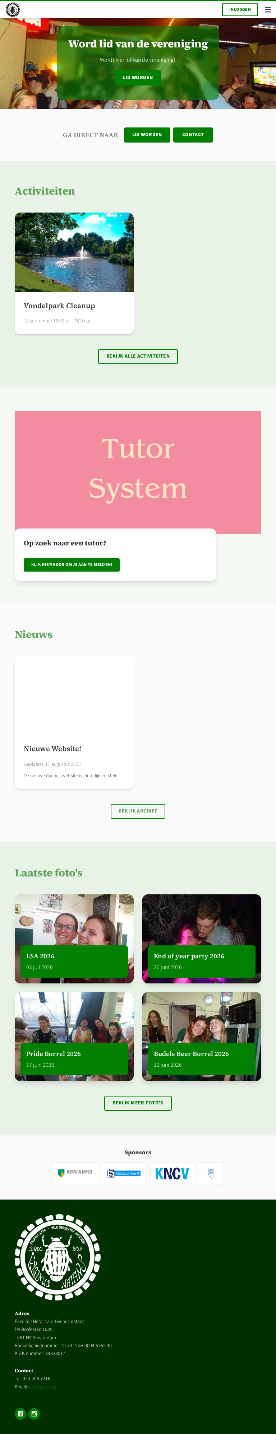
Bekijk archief (138, 811)
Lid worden (138, 77)
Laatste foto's (49, 872)
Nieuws (34, 634)
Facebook (20, 1414)
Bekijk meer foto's (138, 1103)
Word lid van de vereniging (138, 43)
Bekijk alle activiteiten (138, 356)
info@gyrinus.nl (43, 1387)
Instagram (34, 1414)
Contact (193, 134)
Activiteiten (45, 190)
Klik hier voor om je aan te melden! (71, 565)
